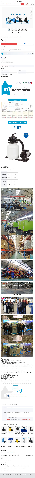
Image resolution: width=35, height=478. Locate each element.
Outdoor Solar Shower (12, 455)
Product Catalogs (12, 452)
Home (1, 6)
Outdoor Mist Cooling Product (30, 455)
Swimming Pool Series (4, 455)
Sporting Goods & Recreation (6, 6)
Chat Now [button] (26, 43)
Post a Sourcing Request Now (25, 419)
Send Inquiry (9, 43)
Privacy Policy (30, 474)
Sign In (2, 62)
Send (8, 419)
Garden (18, 455)
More (1, 471)
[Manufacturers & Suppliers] (17, 1)
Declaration (26, 474)
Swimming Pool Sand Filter (19, 6)
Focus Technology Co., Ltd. (12, 474)
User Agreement (22, 474)
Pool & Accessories (13, 6)
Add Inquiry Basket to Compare (17, 32)
